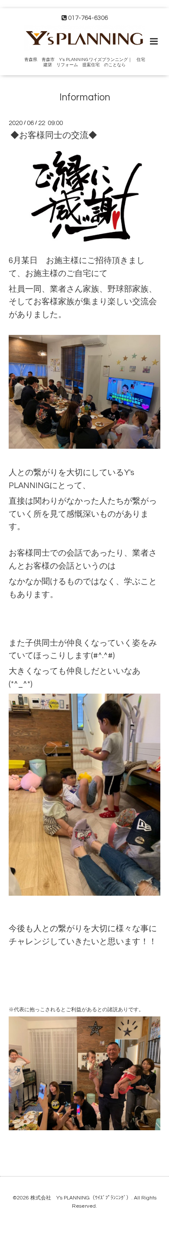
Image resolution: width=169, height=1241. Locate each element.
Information (84, 97)
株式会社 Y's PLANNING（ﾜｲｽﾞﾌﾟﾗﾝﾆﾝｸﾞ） (80, 1198)
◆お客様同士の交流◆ (53, 135)
